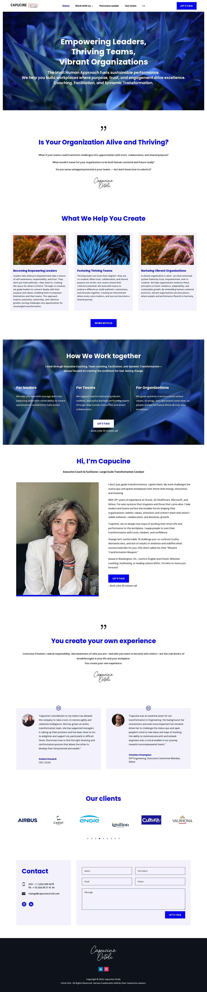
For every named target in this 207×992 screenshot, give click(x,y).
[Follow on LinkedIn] (31, 904)
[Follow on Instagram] (24, 904)
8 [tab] (115, 838)
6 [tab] (107, 838)
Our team (130, 6)
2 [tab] (91, 838)
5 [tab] (103, 838)
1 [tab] (87, 838)
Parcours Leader (109, 6)
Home (65, 6)
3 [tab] (95, 838)
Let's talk (187, 5)
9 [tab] (119, 838)
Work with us (83, 6)
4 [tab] (99, 838)
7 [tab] (111, 838)
